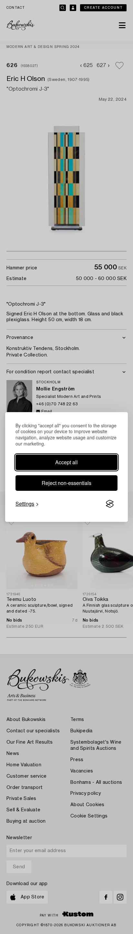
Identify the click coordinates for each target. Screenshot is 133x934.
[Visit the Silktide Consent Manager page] (110, 504)
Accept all (66, 462)
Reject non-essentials (66, 483)
